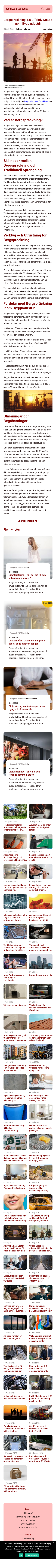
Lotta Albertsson (30, 699)
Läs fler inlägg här (28, 520)
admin (26, 567)
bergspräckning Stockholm (36, 101)
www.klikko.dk (30, 1527)
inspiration (47, 29)
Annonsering (28, 1539)
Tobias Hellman (23, 29)
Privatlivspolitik (31, 1555)
